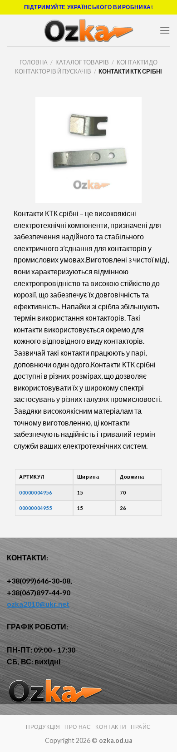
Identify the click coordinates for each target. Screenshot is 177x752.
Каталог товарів (82, 62)
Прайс (141, 726)
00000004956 (35, 492)
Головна (34, 62)
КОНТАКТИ (110, 726)
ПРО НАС (77, 726)
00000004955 (35, 508)
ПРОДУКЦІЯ (43, 726)
